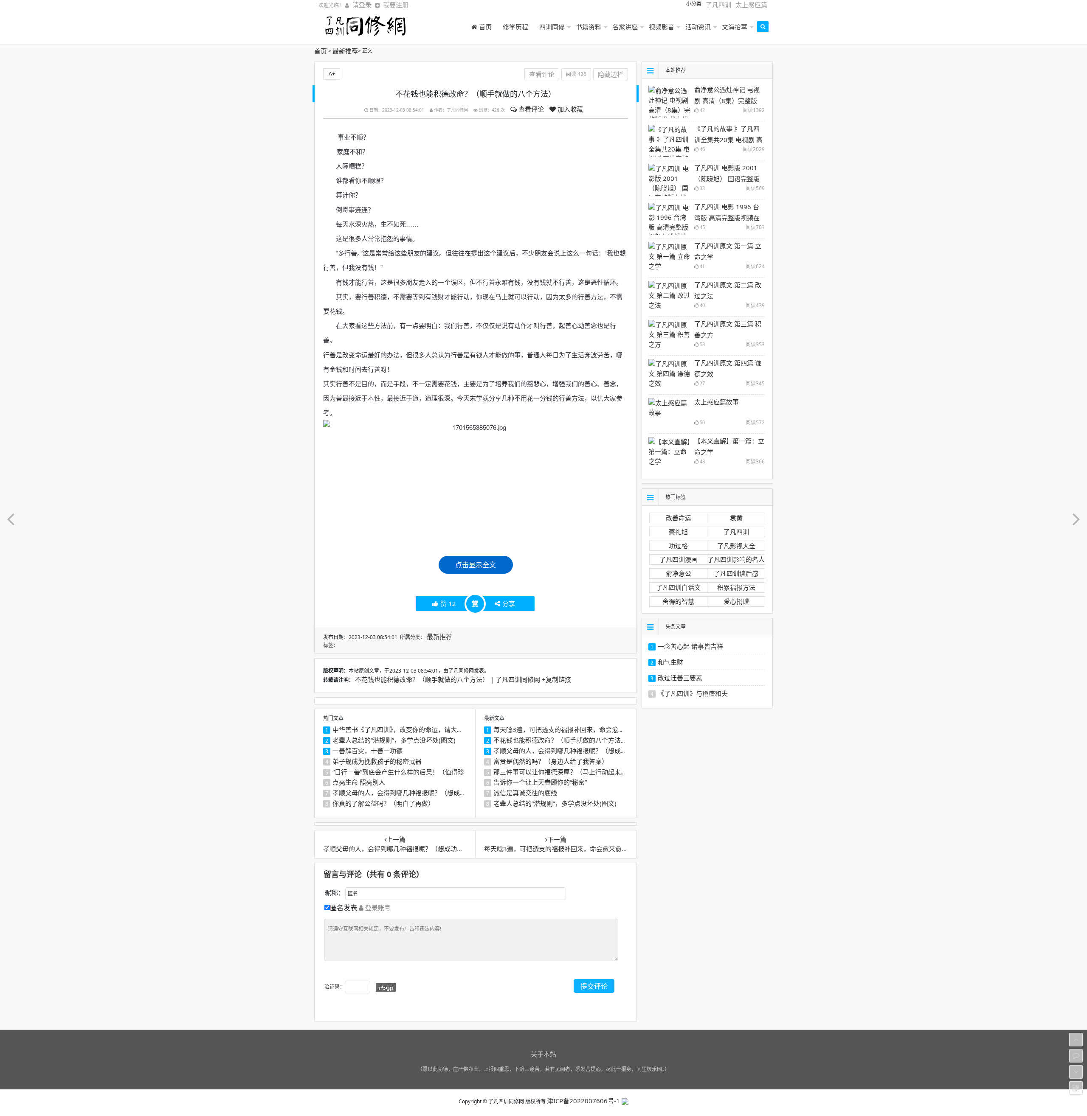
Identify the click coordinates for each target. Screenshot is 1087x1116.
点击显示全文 (475, 564)
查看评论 (530, 109)
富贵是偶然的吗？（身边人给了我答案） (550, 761)
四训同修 (552, 26)
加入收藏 (569, 109)
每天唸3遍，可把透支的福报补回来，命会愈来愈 (562, 729)
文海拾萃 (734, 26)
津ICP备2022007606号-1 (584, 1100)
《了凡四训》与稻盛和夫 (693, 693)
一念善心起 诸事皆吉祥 (690, 646)
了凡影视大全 (736, 545)
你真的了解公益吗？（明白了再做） (383, 803)
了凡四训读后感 (736, 573)
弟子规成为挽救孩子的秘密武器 (377, 761)
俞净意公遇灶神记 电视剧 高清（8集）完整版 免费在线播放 (727, 100)
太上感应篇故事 (716, 402)
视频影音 (661, 26)
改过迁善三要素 (680, 677)
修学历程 (515, 26)
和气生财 (670, 662)
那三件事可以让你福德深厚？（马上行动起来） (560, 772)
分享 (508, 603)
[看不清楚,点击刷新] (386, 987)
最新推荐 (345, 51)
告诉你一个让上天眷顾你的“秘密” (540, 782)
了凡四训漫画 (678, 559)
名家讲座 (625, 26)
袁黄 (736, 517)
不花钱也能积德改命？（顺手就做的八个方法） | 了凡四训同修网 (448, 679)
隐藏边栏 (610, 74)
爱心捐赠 (736, 601)
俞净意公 (678, 573)
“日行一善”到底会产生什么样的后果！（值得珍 (398, 772)
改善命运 (678, 517)
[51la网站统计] (625, 1100)
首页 (484, 26)
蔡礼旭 (678, 531)
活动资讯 (698, 26)
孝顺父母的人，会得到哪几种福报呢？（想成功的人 (405, 792)
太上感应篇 (751, 4)
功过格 (678, 545)
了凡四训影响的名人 (736, 559)
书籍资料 (588, 26)
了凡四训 (718, 4)
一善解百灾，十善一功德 (367, 750)
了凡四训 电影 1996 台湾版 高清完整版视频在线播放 (727, 217)
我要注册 (395, 4)
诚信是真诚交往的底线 (525, 792)
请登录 (362, 4)
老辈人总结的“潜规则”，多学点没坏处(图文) (394, 740)
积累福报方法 (736, 587)
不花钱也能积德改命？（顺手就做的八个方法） (560, 740)
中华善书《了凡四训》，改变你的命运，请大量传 (401, 729)
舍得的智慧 (678, 601)
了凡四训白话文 (678, 587)
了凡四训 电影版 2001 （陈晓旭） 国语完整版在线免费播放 (727, 178)
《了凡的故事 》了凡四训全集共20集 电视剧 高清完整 (728, 139)
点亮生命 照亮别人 (358, 782)
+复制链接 (556, 679)
